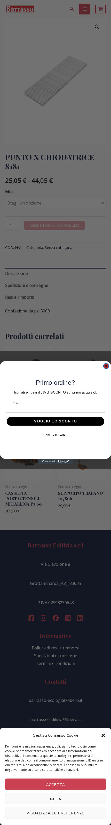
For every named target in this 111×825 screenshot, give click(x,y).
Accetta (55, 784)
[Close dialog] (106, 366)
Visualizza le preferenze (56, 812)
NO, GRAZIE (56, 434)
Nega (55, 798)
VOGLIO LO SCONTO (55, 421)
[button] (103, 735)
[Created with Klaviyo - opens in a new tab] (55, 461)
